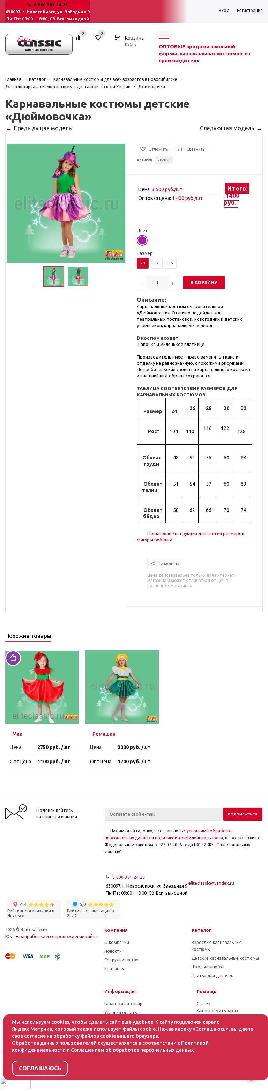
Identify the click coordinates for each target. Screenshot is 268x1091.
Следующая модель (227, 128)
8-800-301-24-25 (51, 4)
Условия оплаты (121, 1012)
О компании (116, 942)
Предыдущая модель (43, 128)
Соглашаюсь (40, 1068)
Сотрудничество (121, 960)
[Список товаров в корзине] (129, 42)
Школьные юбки (208, 967)
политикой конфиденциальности (189, 837)
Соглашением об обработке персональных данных (132, 1050)
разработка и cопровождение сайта (58, 936)
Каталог (201, 929)
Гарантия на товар (123, 1003)
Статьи (203, 1003)
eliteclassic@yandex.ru (211, 883)
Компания (116, 929)
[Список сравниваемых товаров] (80, 40)
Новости (113, 951)
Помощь (206, 991)
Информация (120, 991)
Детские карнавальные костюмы (225, 958)
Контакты (114, 968)
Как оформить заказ (217, 1010)
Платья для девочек (212, 975)
